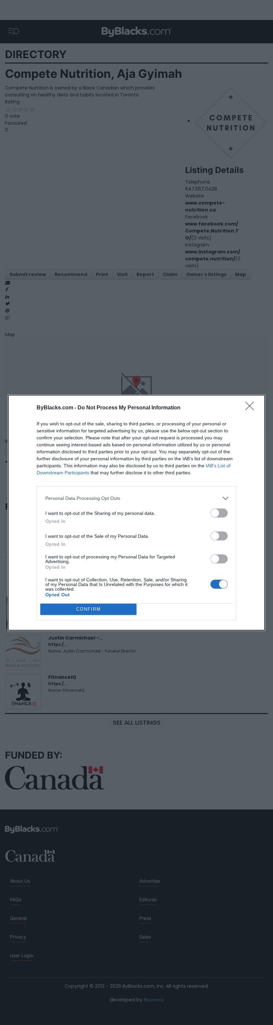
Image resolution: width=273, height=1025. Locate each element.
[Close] (251, 408)
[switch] (219, 513)
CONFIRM (88, 609)
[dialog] (136, 512)
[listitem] (136, 498)
